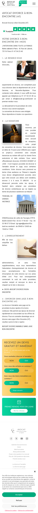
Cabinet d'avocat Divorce (19, 445)
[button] (35, 471)
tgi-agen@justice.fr (23, 224)
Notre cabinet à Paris (10, 49)
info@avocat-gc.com (20, 99)
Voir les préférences (19, 506)
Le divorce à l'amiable (19, 464)
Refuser (19, 500)
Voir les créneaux (19, 411)
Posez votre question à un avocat (19, 454)
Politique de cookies (11, 510)
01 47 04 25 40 (23, 3)
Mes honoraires (19, 449)
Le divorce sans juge (19, 466)
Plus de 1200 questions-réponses (19, 456)
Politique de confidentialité (25, 510)
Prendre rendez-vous (19, 459)
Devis (19, 447)
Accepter (19, 495)
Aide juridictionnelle (19, 452)
